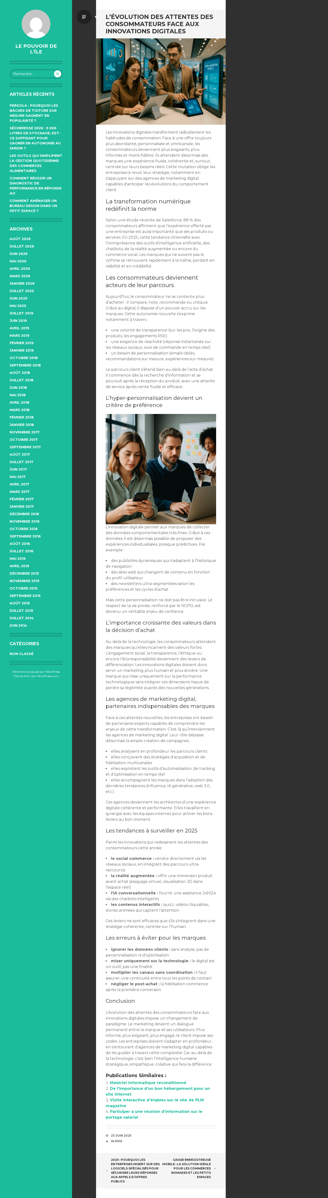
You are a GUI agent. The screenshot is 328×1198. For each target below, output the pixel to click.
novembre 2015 (24, 581)
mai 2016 (18, 558)
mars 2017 (20, 492)
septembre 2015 (25, 596)
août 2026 (20, 239)
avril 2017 (19, 484)
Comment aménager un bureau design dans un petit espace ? (33, 206)
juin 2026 (19, 254)
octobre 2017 (24, 439)
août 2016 (20, 544)
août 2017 (20, 454)
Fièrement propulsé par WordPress (36, 671)
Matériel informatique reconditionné (148, 1082)
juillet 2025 (22, 291)
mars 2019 (20, 335)
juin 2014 (18, 625)
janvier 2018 (22, 425)
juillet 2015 (21, 610)
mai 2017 (18, 477)
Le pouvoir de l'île (36, 49)
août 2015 (20, 603)
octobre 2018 (24, 358)
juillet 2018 (21, 380)
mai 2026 (18, 261)
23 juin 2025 (121, 1135)
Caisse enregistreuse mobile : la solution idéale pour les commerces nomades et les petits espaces (186, 1168)
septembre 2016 (25, 536)
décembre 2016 (24, 514)
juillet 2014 (22, 618)
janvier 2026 (22, 283)
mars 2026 (20, 276)
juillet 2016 (21, 551)
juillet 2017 (21, 462)
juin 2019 (18, 321)
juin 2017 (18, 469)
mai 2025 (18, 306)
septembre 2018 (25, 365)
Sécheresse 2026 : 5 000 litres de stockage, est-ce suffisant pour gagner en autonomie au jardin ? (35, 138)
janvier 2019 (22, 350)
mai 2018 (18, 395)
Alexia (116, 1141)
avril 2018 (19, 402)
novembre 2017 (25, 432)
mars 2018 (20, 410)
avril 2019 (19, 328)
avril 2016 (19, 566)
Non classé (21, 654)
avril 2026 (20, 268)
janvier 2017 (22, 506)
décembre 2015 (24, 573)
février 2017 (22, 499)
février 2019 (22, 343)
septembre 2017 (25, 447)
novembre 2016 (25, 521)
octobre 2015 (23, 588)
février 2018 (22, 417)
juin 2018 (18, 387)
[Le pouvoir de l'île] (36, 24)
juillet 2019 (21, 313)
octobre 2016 (24, 529)
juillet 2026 (22, 246)
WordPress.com (48, 676)
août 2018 (20, 373)
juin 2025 (18, 298)
